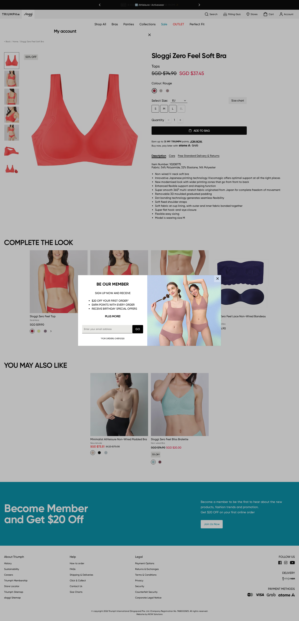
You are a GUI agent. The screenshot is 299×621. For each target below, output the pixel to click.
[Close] (217, 278)
